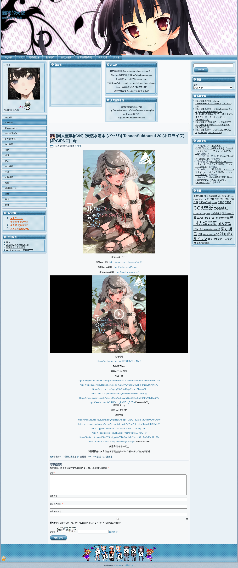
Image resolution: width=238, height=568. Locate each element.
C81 (200, 195)
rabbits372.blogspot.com (135, 79)
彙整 (195, 85)
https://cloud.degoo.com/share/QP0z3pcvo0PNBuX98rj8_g (119, 393)
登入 (8, 242)
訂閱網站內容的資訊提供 (17, 244)
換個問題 (113, 532)
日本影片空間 (16, 218)
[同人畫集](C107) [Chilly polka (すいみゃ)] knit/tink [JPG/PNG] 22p (213, 131)
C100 (202, 202)
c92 (203, 199)
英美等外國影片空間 (19, 228)
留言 (52, 473)
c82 (206, 195)
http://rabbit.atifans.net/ (141, 75)
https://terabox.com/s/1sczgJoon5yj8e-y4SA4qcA (112, 441)
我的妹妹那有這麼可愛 (209, 229)
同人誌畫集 (107, 456)
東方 (224, 229)
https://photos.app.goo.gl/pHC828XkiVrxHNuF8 (119, 361)
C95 (217, 199)
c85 (219, 196)
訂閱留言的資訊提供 (15, 247)
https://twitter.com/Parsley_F (126, 267)
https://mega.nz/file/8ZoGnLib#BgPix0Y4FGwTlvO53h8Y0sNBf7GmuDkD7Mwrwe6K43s (119, 380)
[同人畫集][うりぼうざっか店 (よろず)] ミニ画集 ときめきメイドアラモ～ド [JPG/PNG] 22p (213, 125)
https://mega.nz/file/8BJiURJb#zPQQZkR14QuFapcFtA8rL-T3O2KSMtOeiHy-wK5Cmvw (119, 420)
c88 (232, 196)
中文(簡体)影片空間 (19, 225)
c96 (222, 199)
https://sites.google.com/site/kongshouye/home (133, 83)
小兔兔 (78, 146)
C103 (221, 202)
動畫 (230, 217)
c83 (211, 196)
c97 (227, 199)
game (207, 213)
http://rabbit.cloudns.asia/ (136, 71)
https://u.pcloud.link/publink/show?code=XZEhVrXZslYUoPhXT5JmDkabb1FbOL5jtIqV (119, 424)
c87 (228, 196)
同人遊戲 (224, 224)
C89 (195, 199)
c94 (212, 199)
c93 (207, 199)
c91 (199, 199)
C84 (215, 196)
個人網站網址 (55, 511)
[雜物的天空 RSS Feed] (4, 558)
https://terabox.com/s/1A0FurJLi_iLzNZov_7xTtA (112, 402)
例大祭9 (223, 218)
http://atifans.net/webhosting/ (131, 117)
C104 (228, 202)
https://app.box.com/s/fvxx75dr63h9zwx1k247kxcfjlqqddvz (119, 428)
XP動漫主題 (216, 213)
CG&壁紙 (64, 456)
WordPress (117, 565)
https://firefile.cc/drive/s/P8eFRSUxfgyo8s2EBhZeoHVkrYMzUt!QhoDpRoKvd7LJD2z (119, 437)
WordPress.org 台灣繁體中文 (19, 250)
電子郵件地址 (56, 504)
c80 (195, 196)
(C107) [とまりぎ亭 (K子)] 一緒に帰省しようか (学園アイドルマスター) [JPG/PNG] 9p (214, 117)
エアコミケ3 (213, 218)
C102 (214, 202)
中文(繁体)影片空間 (19, 222)
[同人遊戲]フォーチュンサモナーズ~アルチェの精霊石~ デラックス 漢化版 (213, 164)
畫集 (72, 456)
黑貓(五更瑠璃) (203, 243)
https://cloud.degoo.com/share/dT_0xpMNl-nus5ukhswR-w (119, 433)
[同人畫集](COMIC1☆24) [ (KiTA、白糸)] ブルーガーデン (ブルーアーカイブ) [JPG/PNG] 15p (214, 149)
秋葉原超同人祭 (209, 235)
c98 (232, 199)
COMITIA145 (199, 213)
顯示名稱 (54, 496)
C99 (89, 456)
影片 (196, 229)
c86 (224, 196)
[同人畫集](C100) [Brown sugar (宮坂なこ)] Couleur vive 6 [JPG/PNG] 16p (214, 180)
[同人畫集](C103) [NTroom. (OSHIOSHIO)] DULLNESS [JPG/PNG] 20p (213, 104)
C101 (208, 202)
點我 (147, 91)
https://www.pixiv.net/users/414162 (125, 262)
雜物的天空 (13, 13)
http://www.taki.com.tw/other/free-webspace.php (131, 110)
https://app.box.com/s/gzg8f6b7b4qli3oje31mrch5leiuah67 (119, 389)
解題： (53, 532)
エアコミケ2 (202, 218)
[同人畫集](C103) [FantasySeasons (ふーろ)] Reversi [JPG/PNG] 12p (214, 110)
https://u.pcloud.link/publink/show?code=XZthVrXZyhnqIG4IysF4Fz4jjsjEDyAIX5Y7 (119, 385)
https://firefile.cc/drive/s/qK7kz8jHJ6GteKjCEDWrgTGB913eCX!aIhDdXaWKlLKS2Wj (119, 398)
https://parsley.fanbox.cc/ (127, 272)
